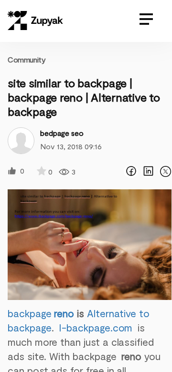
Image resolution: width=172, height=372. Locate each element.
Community (26, 59)
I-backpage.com (97, 327)
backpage (41, 313)
